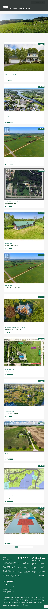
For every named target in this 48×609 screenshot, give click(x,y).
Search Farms (13, 8)
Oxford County (35, 560)
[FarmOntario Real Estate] (5, 7)
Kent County (41, 566)
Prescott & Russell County (20, 574)
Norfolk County (35, 570)
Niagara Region (42, 571)
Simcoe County (42, 575)
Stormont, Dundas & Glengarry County (26, 573)
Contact (28, 8)
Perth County (35, 562)
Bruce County (41, 570)
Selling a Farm (22, 6)
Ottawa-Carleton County (19, 562)
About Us (21, 8)
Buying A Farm (31, 6)
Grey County (34, 566)
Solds (39, 6)
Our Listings (13, 6)
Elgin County (41, 564)
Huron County (41, 563)
